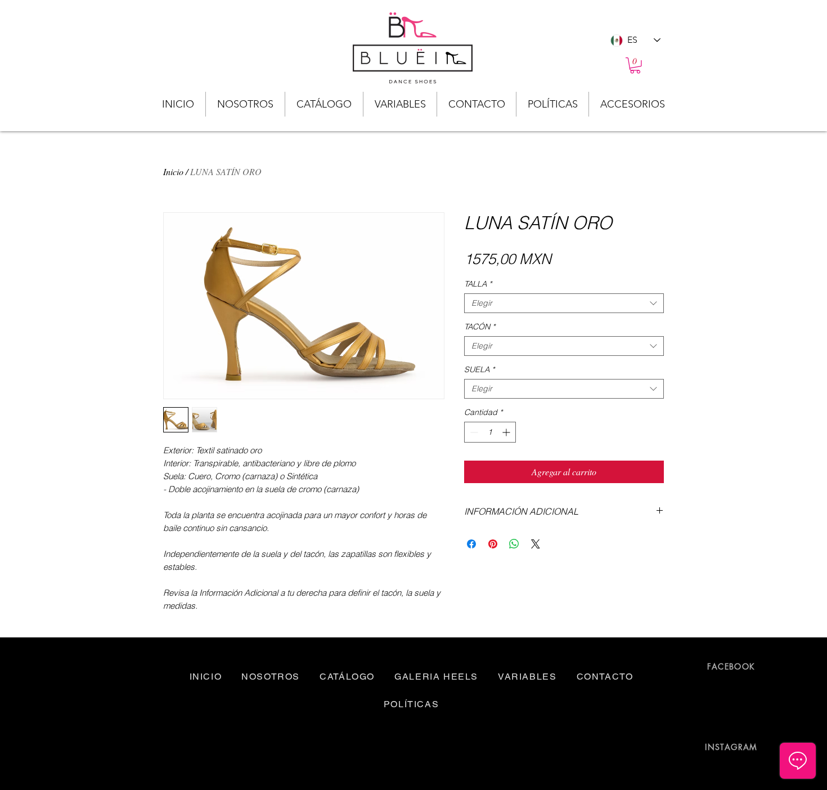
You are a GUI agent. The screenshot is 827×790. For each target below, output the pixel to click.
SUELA (479, 369)
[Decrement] (473, 432)
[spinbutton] (490, 432)
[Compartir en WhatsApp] (514, 544)
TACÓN (479, 327)
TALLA (478, 284)
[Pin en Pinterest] (493, 544)
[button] (635, 65)
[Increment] (507, 432)
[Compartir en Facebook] (471, 544)
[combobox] (564, 303)
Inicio (173, 171)
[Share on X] (535, 544)
